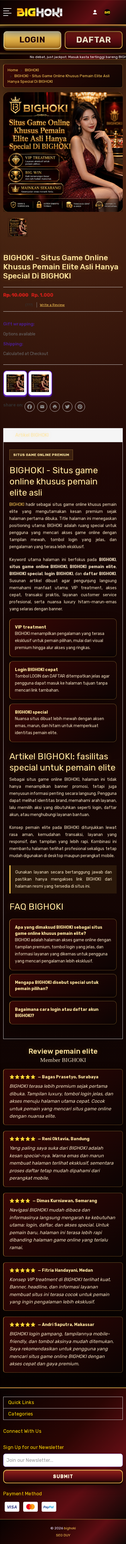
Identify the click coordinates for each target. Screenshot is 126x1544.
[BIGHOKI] (107, 14)
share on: (13, 405)
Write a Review (52, 305)
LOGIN (32, 40)
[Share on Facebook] (30, 407)
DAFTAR (93, 40)
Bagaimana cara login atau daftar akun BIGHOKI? (56, 1012)
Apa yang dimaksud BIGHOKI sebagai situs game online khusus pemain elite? (58, 930)
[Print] (55, 407)
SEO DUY (63, 1535)
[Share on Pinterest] (80, 407)
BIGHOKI (16, 504)
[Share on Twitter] (67, 407)
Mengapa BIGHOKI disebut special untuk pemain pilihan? (56, 985)
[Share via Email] (42, 407)
